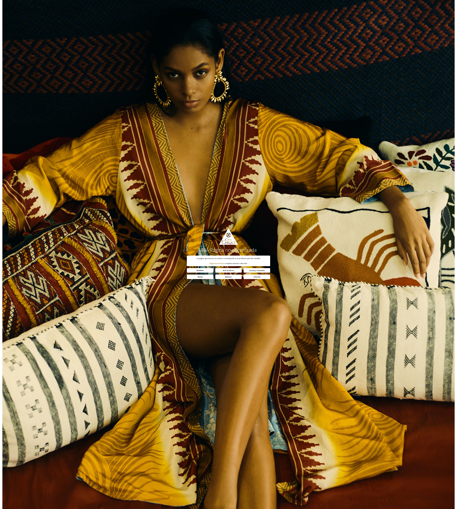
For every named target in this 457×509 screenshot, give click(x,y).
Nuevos (228, 277)
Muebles (200, 270)
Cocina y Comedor (257, 270)
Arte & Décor (228, 270)
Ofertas (256, 277)
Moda (200, 277)
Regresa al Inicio (217, 263)
